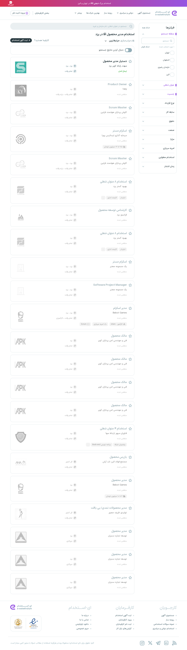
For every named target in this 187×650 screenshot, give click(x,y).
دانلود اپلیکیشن (82, 624)
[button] (157, 52)
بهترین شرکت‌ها (93, 13)
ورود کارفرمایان (125, 619)
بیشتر (79, 13)
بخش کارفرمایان (42, 13)
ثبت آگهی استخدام (20, 40)
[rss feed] (174, 643)
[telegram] (158, 643)
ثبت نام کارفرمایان (123, 624)
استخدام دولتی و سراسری (163, 628)
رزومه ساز (108, 13)
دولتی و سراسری (126, 13)
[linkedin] (166, 643)
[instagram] (142, 643)
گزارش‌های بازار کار (123, 628)
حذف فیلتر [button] (145, 47)
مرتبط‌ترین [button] (114, 40)
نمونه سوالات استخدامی (164, 624)
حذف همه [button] (146, 27)
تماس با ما (84, 619)
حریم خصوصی (82, 628)
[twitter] (150, 643)
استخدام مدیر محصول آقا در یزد (114, 34)
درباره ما (85, 615)
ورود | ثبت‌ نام (19, 13)
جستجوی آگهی (144, 13)
